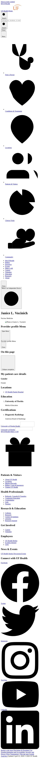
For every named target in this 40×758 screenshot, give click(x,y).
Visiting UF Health (11, 487)
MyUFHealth (9, 261)
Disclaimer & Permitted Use (22, 750)
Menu (3, 36)
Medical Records (11, 483)
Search (4, 18)
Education (8, 274)
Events (7, 266)
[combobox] (11, 20)
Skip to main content (8, 2)
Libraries (8, 519)
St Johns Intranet (10, 543)
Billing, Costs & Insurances (14, 485)
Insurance (8, 264)
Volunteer (8, 272)
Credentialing (9, 500)
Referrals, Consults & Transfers (15, 496)
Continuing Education (12, 498)
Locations (8, 481)
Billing (7, 262)
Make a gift (9, 268)
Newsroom (17, 554)
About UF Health (11, 479)
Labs (6, 502)
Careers (7, 270)
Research (8, 276)
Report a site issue (7, 750)
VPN (7, 545)
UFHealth (5, 4)
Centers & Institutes (11, 517)
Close (3, 30)
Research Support (11, 521)
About (7, 278)
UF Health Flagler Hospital (14, 392)
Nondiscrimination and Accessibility (13, 752)
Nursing (8, 504)
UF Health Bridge (11, 541)
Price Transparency (13, 754)
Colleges (8, 513)
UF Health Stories (7, 554)
